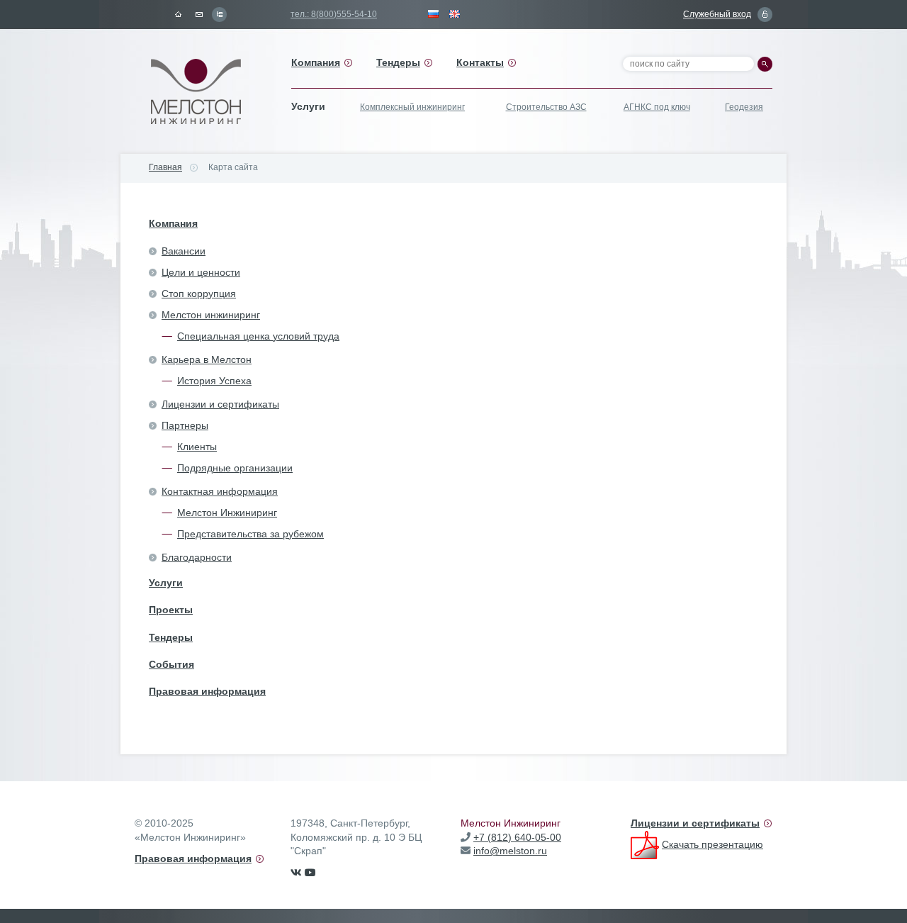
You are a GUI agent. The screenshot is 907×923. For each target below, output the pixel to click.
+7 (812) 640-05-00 (517, 837)
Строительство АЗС (546, 107)
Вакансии (183, 251)
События (171, 664)
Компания (315, 62)
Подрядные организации (235, 468)
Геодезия (744, 107)
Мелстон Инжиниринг (227, 512)
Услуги (166, 582)
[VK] (296, 872)
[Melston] (199, 91)
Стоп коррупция (199, 293)
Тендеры (398, 62)
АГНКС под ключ (657, 107)
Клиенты (197, 446)
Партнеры (185, 425)
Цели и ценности (201, 272)
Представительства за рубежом (250, 533)
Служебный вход (717, 14)
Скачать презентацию (712, 844)
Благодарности (197, 557)
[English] (455, 14)
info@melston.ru (510, 850)
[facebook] (310, 872)
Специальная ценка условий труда (258, 336)
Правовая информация (207, 691)
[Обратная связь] (198, 14)
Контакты (480, 62)
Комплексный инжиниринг (412, 107)
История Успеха (214, 380)
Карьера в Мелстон (207, 359)
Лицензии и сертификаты (220, 404)
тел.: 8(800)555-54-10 (334, 14)
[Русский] (433, 14)
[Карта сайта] (219, 14)
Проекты (171, 609)
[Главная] (178, 14)
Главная (165, 167)
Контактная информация (220, 491)
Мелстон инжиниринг (211, 314)
